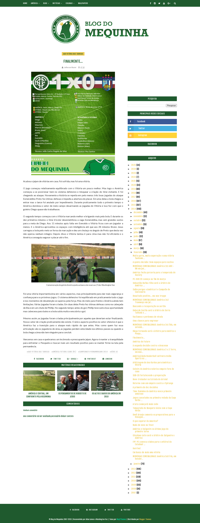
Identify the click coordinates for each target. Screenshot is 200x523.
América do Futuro (141, 341)
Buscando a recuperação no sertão (149, 306)
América (34, 3)
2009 (134, 485)
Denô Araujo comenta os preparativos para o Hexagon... (154, 415)
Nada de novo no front (143, 425)
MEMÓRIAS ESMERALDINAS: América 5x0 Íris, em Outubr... (154, 457)
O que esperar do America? (145, 421)
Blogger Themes (145, 519)
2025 (133, 165)
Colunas (69, 3)
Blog (45, 3)
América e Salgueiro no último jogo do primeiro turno (151, 430)
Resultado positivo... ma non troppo (149, 296)
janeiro (137, 464)
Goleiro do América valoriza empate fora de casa (153, 370)
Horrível (137, 448)
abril (136, 244)
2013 (133, 469)
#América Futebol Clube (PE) (64, 352)
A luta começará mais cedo (145, 404)
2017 (133, 197)
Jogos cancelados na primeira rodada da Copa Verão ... (154, 398)
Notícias (56, 3)
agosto (137, 228)
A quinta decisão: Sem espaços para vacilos (153, 262)
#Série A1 (114, 352)
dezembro (138, 212)
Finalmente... (139, 337)
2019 (133, 189)
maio (136, 240)
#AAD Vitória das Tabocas (38, 352)
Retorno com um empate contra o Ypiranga (153, 383)
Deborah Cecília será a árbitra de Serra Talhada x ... (151, 311)
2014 (134, 209)
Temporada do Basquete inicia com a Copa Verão (152, 409)
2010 (133, 480)
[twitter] (159, 3)
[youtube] (164, 3)
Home (25, 3)
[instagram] (155, 3)
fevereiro (138, 252)
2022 (133, 177)
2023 (134, 173)
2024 (134, 169)
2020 (134, 185)
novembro (138, 216)
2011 (133, 477)
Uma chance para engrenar (145, 320)
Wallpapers (83, 3)
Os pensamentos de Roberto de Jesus (72, 395)
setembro (138, 224)
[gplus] (169, 3)
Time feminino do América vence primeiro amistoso (152, 392)
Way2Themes (121, 519)
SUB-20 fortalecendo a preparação (149, 375)
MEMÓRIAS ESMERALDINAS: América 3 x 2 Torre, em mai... (154, 350)
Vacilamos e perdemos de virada (148, 317)
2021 (133, 181)
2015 (133, 205)
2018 (133, 193)
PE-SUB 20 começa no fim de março (149, 279)
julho (136, 232)
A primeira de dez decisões (145, 387)
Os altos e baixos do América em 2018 (106, 395)
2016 (133, 201)
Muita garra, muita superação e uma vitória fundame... (153, 256)
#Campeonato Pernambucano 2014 (93, 352)
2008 (134, 489)
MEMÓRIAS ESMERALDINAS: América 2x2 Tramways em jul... (151, 301)
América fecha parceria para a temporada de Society (154, 273)
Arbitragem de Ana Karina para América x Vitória (152, 363)
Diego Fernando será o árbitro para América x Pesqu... (154, 332)
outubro (138, 220)
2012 (133, 473)
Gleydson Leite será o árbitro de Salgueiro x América (154, 436)
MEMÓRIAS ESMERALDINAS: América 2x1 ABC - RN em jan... (153, 267)
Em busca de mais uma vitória (146, 452)
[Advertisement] (152, 72)
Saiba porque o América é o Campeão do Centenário (151, 290)
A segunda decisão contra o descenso (150, 345)
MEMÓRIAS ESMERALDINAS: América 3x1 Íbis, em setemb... (154, 325)
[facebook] (150, 3)
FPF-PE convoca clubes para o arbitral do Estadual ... (152, 443)
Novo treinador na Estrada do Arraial (150, 379)
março (137, 248)
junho (136, 236)
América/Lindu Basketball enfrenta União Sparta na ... (152, 357)
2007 (134, 492)
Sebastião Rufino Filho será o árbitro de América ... (151, 284)
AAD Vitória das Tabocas (73, 54)
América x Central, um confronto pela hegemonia (38, 395)
